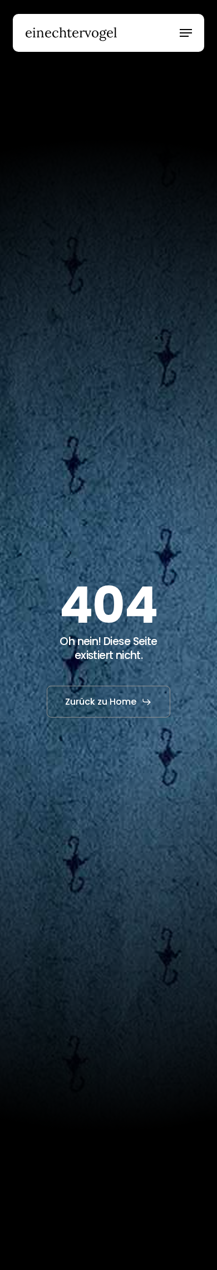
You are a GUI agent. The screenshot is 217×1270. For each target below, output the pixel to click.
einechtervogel (71, 33)
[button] (186, 32)
